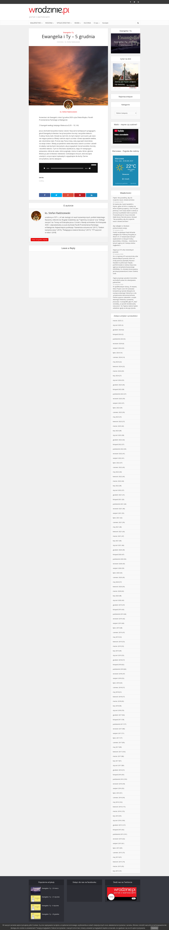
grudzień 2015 (117, 825)
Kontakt (105, 23)
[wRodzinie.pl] (49, 10)
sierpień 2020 (117, 568)
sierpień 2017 (117, 733)
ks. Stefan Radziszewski (72, 42)
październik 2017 (118, 724)
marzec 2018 (117, 701)
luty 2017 (116, 761)
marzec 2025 (117, 321)
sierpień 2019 (117, 623)
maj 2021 (116, 527)
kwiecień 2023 (117, 421)
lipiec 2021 (116, 518)
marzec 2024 (117, 371)
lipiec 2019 (116, 628)
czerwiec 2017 (117, 742)
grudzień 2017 (117, 715)
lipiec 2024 (116, 353)
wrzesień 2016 (117, 784)
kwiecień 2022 (117, 476)
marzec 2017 (117, 756)
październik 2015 (118, 834)
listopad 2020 (117, 554)
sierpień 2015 (117, 843)
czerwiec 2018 (117, 687)
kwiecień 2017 (117, 752)
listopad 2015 (117, 830)
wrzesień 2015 (117, 839)
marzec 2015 (117, 866)
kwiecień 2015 (117, 862)
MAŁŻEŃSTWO (35, 23)
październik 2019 (118, 614)
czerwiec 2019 (117, 632)
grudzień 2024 (117, 330)
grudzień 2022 (117, 440)
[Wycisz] (90, 168)
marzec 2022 (117, 481)
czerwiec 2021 (117, 522)
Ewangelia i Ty (68, 32)
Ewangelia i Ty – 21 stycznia (50, 897)
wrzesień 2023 (117, 398)
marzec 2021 (117, 536)
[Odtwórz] (44, 168)
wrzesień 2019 (117, 619)
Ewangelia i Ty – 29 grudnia (50, 914)
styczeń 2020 (117, 600)
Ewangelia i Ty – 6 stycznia (50, 905)
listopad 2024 (117, 334)
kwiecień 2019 (117, 642)
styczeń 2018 (117, 710)
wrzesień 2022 (117, 454)
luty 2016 (116, 816)
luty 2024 (116, 376)
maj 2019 (116, 637)
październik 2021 (118, 504)
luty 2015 (116, 871)
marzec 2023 (117, 426)
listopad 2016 (117, 775)
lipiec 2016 (116, 793)
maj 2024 (116, 362)
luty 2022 (116, 486)
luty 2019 (116, 651)
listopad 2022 (117, 444)
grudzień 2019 (117, 605)
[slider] (94, 164)
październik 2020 (118, 559)
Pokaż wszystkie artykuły (39, 240)
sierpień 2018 (117, 678)
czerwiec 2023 (117, 412)
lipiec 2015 (116, 848)
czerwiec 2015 (117, 853)
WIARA (77, 23)
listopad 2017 (117, 720)
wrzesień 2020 (117, 564)
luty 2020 (116, 596)
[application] (68, 168)
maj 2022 (116, 472)
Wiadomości (125, 193)
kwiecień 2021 (117, 531)
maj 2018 (116, 692)
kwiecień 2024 (117, 366)
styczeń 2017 (117, 765)
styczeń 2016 (117, 820)
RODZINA (48, 23)
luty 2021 (116, 541)
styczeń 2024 (117, 380)
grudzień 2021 (117, 495)
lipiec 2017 (116, 738)
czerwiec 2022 (117, 467)
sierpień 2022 (117, 458)
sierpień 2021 (117, 513)
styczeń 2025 (117, 325)
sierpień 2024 (117, 348)
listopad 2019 (117, 609)
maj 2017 (116, 747)
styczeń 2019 (117, 655)
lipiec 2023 (116, 408)
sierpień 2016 (117, 788)
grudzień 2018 (117, 660)
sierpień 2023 (117, 403)
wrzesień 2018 (117, 674)
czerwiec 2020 (117, 577)
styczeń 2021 (117, 545)
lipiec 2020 (116, 573)
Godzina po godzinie (121, 183)
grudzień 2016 (117, 770)
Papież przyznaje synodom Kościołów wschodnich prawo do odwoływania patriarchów (125, 280)
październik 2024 (118, 339)
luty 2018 (116, 706)
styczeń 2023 (117, 435)
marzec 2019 (117, 646)
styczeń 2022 (117, 490)
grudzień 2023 (117, 385)
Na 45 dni (133, 183)
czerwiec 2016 (117, 797)
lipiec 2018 (116, 683)
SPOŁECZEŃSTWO (63, 23)
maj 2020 (116, 582)
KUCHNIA (87, 23)
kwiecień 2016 (117, 807)
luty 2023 (116, 431)
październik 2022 (118, 449)
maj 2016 (116, 802)
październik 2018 (118, 669)
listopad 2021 (117, 499)
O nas (96, 23)
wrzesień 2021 (117, 509)
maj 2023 (116, 417)
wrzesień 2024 (117, 343)
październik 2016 (118, 779)
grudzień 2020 (117, 550)
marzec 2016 (117, 811)
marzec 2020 (117, 591)
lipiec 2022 (116, 463)
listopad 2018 (117, 664)
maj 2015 (116, 857)
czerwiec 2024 (117, 357)
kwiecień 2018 (117, 697)
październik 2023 (118, 394)
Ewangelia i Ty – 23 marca (125, 42)
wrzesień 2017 (117, 729)
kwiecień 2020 (117, 587)
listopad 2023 (117, 389)
